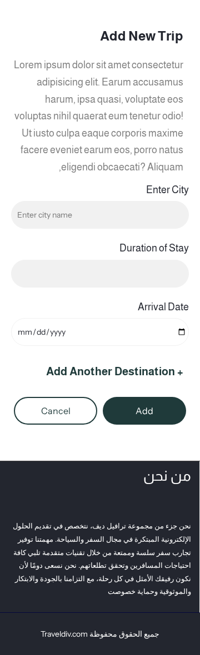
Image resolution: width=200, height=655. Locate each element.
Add (144, 410)
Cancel (56, 410)
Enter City (167, 189)
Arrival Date (163, 307)
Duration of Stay (154, 248)
